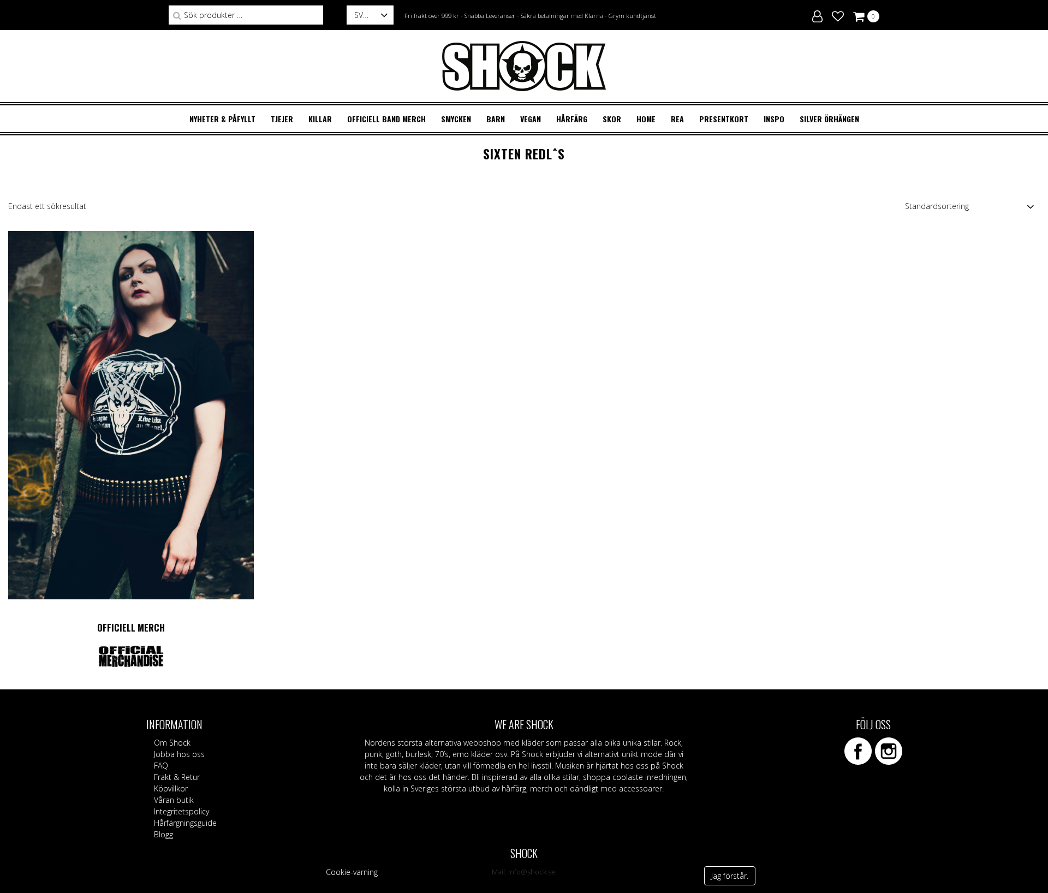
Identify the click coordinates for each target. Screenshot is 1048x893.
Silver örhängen (829, 118)
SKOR (612, 118)
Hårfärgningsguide (185, 823)
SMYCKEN (456, 118)
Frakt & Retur (177, 777)
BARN (495, 118)
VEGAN (530, 118)
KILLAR (320, 118)
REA (677, 118)
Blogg (163, 834)
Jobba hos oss (179, 754)
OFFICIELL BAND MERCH (386, 118)
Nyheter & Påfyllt (222, 118)
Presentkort (723, 118)
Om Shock (172, 742)
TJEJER (282, 118)
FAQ (161, 765)
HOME (646, 118)
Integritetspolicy (181, 811)
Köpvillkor (171, 788)
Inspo (774, 118)
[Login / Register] (817, 15)
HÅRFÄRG (571, 118)
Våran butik (174, 800)
